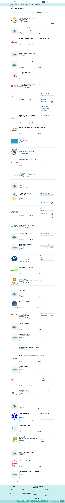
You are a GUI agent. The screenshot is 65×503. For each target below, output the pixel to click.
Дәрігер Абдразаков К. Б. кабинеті (25, 233)
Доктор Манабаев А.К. (23, 182)
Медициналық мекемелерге (37, 491)
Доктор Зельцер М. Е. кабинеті (24, 27)
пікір (39, 33)
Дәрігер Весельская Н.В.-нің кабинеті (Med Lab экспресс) (29, 471)
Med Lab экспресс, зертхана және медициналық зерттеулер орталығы (31, 355)
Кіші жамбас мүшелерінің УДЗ (44, 315)
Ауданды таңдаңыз (31, 12)
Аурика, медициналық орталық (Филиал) (26, 267)
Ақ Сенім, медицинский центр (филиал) (26, 61)
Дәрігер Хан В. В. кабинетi (23, 290)
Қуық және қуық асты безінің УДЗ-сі (45, 202)
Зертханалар (22, 4)
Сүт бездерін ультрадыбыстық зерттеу (45, 201)
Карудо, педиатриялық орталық (24, 208)
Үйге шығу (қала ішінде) (44, 238)
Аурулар (23, 489)
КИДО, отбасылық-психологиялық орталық (26, 148)
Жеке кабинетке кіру (36, 498)
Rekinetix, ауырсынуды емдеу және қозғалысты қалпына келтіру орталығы (32, 127)
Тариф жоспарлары (36, 490)
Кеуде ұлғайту (42, 102)
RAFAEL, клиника (22, 138)
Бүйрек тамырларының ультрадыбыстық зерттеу (44, 100)
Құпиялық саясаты (24, 492)
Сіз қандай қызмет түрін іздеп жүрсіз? (17, 12)
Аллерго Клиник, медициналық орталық (26, 17)
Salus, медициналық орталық (24, 413)
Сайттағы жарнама (36, 495)
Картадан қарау (21, 20)
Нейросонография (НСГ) (44, 214)
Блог (32, 4)
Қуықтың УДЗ (42, 215)
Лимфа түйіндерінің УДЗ (44, 213)
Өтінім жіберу (47, 495)
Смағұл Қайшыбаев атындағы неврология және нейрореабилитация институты (27, 256)
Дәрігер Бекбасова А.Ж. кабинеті (24, 334)
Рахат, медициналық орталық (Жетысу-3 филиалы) (28, 159)
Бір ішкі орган (42, 98)
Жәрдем (46, 490)
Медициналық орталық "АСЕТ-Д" (24, 390)
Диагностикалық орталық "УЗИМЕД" (25, 460)
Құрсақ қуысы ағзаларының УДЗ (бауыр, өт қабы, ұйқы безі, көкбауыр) (45, 217)
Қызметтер (28, 4)
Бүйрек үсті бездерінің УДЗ (44, 101)
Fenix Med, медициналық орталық (25, 172)
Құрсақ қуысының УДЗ (43, 203)
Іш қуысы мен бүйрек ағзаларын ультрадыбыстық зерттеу (45, 197)
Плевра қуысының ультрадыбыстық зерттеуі (45, 106)
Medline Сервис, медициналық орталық (26, 38)
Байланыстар (47, 489)
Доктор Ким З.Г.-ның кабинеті (24, 323)
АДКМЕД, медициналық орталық (25, 72)
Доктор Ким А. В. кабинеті (23, 366)
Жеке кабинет (50, 1)
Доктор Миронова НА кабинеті (24, 425)
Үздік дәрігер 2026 (37, 4)
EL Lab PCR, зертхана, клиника (24, 301)
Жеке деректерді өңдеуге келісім (26, 493)
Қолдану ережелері (24, 490)
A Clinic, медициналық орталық (24, 93)
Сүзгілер (39, 12)
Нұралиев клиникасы (22, 402)
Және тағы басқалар (43, 110)
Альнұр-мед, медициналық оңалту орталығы (27, 436)
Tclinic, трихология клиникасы (24, 278)
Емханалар (16, 4)
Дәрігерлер (11, 4)
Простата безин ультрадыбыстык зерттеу (45, 109)
